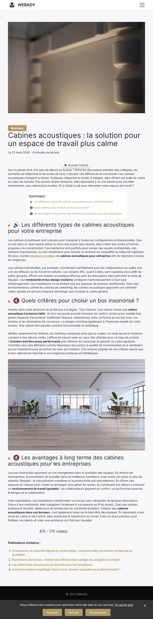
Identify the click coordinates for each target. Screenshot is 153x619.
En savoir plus (124, 604)
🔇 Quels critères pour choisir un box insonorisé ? (60, 207)
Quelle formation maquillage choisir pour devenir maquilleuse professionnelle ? (66, 569)
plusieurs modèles (42, 255)
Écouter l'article (78, 165)
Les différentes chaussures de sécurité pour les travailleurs (52, 564)
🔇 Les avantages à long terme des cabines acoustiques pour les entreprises (76, 213)
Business (17, 128)
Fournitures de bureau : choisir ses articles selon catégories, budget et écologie (66, 559)
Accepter (52, 612)
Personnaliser (98, 612)
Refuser (74, 612)
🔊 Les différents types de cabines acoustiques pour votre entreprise (71, 201)
